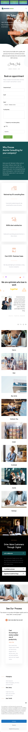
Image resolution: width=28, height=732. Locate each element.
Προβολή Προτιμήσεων (14, 728)
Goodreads (14, 465)
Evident (14, 442)
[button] (26, 703)
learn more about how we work (15, 620)
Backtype (14, 511)
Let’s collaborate (8, 553)
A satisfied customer (9, 569)
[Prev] (18, 324)
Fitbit (14, 373)
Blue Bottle (14, 396)
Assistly (14, 488)
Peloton (14, 350)
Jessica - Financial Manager (16, 315)
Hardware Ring (14, 419)
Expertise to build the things (11, 573)
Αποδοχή (14, 721)
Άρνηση (14, 725)
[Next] (25, 324)
